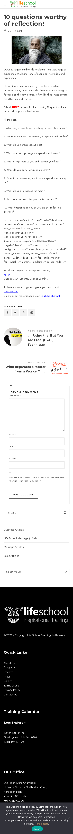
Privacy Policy (12, 690)
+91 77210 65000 (14, 800)
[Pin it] (23, 312)
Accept (37, 829)
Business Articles (14, 529)
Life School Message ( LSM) (20, 538)
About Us (9, 663)
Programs (9, 667)
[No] (68, 818)
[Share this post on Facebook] (7, 312)
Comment (15, 395)
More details (41, 823)
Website (13, 458)
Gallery (8, 681)
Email (13, 446)
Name (13, 434)
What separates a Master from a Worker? (36, 368)
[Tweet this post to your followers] (15, 312)
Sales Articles (11, 555)
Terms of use (11, 685)
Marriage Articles (14, 547)
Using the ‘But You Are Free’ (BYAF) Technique (36, 339)
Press (7, 676)
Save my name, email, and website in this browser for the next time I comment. (37, 479)
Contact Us (10, 694)
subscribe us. (11, 291)
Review (8, 672)
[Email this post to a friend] (31, 312)
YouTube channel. (50, 296)
